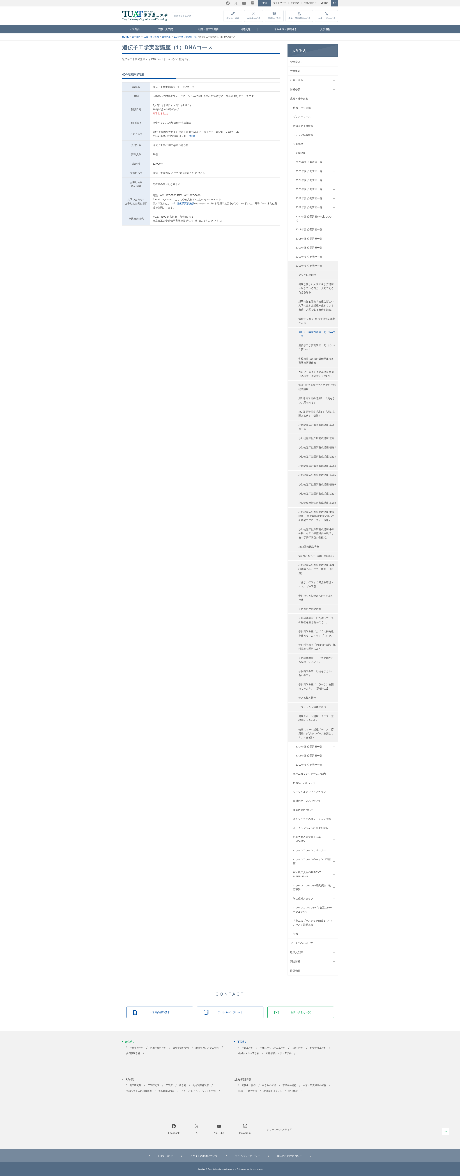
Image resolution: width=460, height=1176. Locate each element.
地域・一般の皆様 (326, 18)
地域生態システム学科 (207, 1048)
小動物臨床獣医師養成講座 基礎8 (317, 502)
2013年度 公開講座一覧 (309, 755)
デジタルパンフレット (230, 1012)
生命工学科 (247, 1048)
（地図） (191, 135)
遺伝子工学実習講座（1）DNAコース (316, 334)
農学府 (182, 1085)
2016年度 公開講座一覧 (309, 256)
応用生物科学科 (158, 1048)
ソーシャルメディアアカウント (310, 791)
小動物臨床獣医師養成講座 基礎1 (317, 438)
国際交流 (245, 29)
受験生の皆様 (232, 18)
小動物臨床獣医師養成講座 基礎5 (317, 475)
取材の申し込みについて (307, 800)
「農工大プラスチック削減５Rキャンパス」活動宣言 (313, 922)
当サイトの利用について (204, 1155)
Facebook (228, 3)
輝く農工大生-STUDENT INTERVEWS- (307, 874)
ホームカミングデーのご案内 (309, 773)
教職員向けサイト (272, 1091)
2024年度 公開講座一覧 (309, 180)
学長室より (296, 61)
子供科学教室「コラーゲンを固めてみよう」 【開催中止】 (316, 686)
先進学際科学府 (200, 1085)
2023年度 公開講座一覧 (309, 189)
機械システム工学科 (248, 1053)
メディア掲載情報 (303, 135)
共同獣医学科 (133, 1053)
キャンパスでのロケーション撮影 (312, 819)
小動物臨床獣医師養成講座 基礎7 (317, 493)
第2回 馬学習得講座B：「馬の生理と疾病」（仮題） (316, 413)
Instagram (252, 3)
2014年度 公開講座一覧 (309, 746)
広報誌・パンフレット (305, 782)
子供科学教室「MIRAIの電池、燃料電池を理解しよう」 (317, 646)
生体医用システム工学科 (273, 1048)
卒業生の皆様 (274, 18)
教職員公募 (296, 952)
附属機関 (295, 970)
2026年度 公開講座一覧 (309, 162)
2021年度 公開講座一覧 (309, 207)
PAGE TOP (445, 1131)
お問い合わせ (309, 3)
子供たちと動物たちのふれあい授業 (316, 597)
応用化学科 (297, 1048)
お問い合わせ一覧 (301, 1012)
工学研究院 (153, 1085)
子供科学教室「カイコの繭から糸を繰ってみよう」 (316, 660)
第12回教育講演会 (308, 546)
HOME (125, 37)
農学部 (129, 1041)
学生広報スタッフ (303, 898)
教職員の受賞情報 (303, 126)
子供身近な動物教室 (309, 608)
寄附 (265, 3)
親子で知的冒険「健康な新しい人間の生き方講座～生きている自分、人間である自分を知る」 (316, 305)
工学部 (241, 1041)
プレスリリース (302, 116)
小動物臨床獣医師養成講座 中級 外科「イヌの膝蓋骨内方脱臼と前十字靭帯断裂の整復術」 (316, 533)
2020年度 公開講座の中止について (314, 218)
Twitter (236, 3)
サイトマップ (279, 3)
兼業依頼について (303, 810)
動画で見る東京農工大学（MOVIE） (307, 839)
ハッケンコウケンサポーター (309, 850)
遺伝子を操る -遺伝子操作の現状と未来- (316, 320)
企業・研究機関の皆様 (299, 18)
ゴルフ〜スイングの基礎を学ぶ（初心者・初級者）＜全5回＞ (316, 373)
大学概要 (295, 71)
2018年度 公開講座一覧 (309, 238)
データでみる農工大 (301, 943)
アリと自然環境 (307, 274)
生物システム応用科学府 (139, 1091)
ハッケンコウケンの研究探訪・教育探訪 (312, 887)
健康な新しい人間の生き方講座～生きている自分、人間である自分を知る (316, 288)
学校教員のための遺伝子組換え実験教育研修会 (316, 360)
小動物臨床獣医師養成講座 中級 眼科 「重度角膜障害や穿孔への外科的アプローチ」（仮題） (316, 516)
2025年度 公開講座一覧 (309, 171)
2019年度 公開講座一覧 (309, 229)
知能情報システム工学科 (278, 1053)
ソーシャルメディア (280, 1129)
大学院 (129, 1079)
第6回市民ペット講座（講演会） (316, 555)
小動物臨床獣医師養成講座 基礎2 (317, 447)
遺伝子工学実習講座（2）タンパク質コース (316, 347)
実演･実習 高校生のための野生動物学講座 (317, 387)
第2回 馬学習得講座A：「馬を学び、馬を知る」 (316, 400)
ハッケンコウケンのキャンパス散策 (312, 861)
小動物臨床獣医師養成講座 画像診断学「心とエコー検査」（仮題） (316, 569)
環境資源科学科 (181, 1048)
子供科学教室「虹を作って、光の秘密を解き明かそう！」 (316, 620)
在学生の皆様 (253, 18)
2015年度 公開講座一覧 (185, 37)
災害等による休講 (182, 16)
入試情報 (325, 29)
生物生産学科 (137, 1048)
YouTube (244, 3)
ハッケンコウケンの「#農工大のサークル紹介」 (312, 909)
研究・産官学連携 (208, 29)
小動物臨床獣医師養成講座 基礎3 (317, 456)
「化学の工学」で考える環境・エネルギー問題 (316, 584)
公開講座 (166, 37)
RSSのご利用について (289, 1155)
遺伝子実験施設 (185, 203)
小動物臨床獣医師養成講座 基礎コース (316, 427)
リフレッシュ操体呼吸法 (312, 707)
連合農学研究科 (166, 1091)
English (324, 3)
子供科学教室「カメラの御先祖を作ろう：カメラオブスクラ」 (316, 633)
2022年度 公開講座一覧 (309, 198)
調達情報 (295, 961)
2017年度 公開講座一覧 (309, 247)
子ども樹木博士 (307, 697)
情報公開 (295, 89)
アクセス (295, 3)
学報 (295, 933)
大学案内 (135, 29)
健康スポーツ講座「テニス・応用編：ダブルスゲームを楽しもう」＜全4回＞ (316, 733)
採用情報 (293, 1091)
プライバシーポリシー (247, 1155)
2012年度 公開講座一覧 (309, 764)
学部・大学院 (165, 29)
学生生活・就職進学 (285, 29)
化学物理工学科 (318, 1048)
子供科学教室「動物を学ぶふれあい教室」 (316, 673)
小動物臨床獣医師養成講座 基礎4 (317, 465)
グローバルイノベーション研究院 (198, 1091)
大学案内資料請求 (160, 1012)
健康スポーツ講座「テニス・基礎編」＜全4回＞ (316, 718)
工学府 (169, 1085)
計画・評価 (296, 80)
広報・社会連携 (151, 37)
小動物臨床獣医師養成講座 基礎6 (317, 484)
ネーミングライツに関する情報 (310, 828)
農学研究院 (135, 1085)
